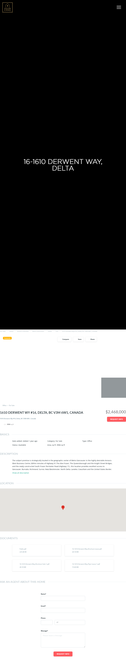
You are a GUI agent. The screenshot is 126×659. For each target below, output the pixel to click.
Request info (116, 419)
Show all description (20, 473)
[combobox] (47, 622)
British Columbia (23, 331)
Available (22, 445)
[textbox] (47, 622)
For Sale (3, 331)
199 (56, 331)
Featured (7, 338)
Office (11, 331)
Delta (50, 331)
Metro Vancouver (38, 331)
